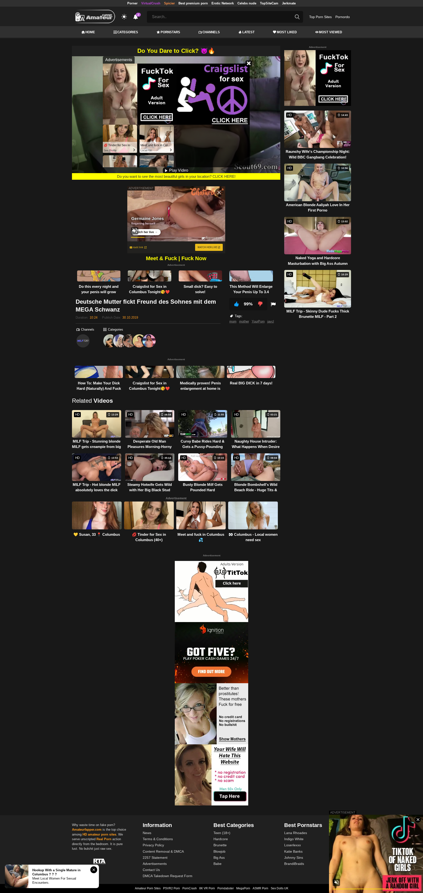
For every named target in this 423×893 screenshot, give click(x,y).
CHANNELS (211, 32)
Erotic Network (223, 3)
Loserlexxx (292, 845)
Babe (217, 864)
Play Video (178, 170)
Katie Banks (293, 851)
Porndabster (225, 888)
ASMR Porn (260, 888)
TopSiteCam (269, 3)
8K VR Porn (207, 888)
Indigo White (294, 839)
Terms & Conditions (158, 839)
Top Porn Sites (320, 17)
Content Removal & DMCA (163, 851)
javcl (270, 321)
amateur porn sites (102, 834)
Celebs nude (246, 3)
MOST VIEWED (330, 32)
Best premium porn (193, 3)
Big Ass (219, 858)
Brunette (220, 845)
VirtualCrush (150, 3)
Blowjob (219, 851)
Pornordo (342, 17)
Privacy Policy (153, 845)
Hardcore (220, 839)
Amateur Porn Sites (148, 888)
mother (244, 321)
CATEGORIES (127, 32)
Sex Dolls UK (279, 888)
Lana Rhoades (295, 833)
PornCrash (189, 888)
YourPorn (258, 321)
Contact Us (151, 870)
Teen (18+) (221, 833)
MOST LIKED (287, 32)
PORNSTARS (170, 32)
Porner (132, 3)
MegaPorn (243, 888)
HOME (90, 32)
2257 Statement (155, 858)
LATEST (248, 32)
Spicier (169, 3)
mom (232, 321)
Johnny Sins (293, 858)
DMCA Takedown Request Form (167, 876)
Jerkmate (289, 3)
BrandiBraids (294, 864)
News (147, 833)
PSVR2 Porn (171, 888)
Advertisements (155, 864)
